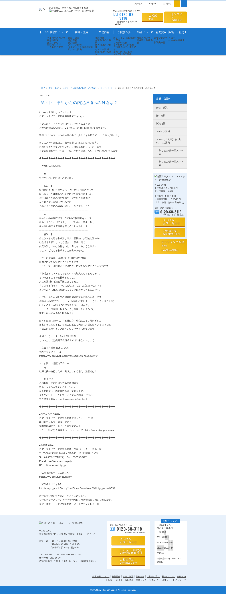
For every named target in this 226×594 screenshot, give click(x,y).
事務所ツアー (54, 44)
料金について (145, 32)
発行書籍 (72, 40)
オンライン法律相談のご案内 (124, 39)
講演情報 (72, 42)
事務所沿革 (53, 40)
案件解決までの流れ (123, 44)
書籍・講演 (81, 32)
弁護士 (172, 38)
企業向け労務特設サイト (103, 52)
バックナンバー (107, 88)
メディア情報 (75, 44)
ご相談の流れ (125, 32)
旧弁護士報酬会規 (145, 41)
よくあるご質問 (55, 47)
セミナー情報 (102, 49)
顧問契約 (161, 32)
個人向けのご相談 (103, 45)
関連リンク (141, 580)
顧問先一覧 (159, 42)
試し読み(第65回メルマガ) (171, 152)
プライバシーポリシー (159, 580)
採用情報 (167, 4)
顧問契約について (161, 39)
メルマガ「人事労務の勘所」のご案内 (80, 48)
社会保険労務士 (177, 40)
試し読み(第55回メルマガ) (171, 163)
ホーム (43, 32)
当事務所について (57, 32)
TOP (43, 88)
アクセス (138, 4)
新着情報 (116, 576)
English (152, 4)
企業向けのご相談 (103, 41)
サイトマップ (179, 580)
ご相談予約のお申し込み (124, 48)
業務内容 (104, 32)
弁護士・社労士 (178, 32)
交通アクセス (54, 42)
